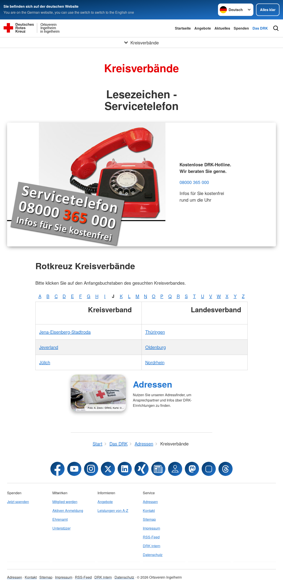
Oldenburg (155, 347)
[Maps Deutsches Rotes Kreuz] (175, 469)
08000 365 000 (194, 182)
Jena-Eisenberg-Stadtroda (65, 332)
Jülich (44, 362)
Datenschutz (153, 554)
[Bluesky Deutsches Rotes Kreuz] (209, 469)
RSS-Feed (151, 537)
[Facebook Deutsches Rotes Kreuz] (57, 469)
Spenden (241, 28)
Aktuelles (222, 28)
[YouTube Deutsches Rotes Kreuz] (74, 469)
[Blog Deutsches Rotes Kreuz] (158, 469)
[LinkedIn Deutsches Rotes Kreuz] (125, 469)
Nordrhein (154, 362)
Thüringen (155, 332)
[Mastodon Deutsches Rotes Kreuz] (192, 469)
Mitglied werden (64, 501)
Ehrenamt (60, 519)
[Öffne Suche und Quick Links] (275, 28)
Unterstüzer (61, 528)
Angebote (202, 28)
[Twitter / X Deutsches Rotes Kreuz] (108, 469)
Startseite (183, 28)
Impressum (151, 528)
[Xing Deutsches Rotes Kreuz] (141, 469)
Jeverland (48, 347)
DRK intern (151, 545)
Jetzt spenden (18, 501)
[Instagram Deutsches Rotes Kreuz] (91, 469)
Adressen (152, 384)
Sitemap (149, 519)
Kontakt (149, 510)
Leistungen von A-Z (113, 510)
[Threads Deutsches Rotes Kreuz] (225, 469)
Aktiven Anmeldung (67, 510)
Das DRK (260, 28)
